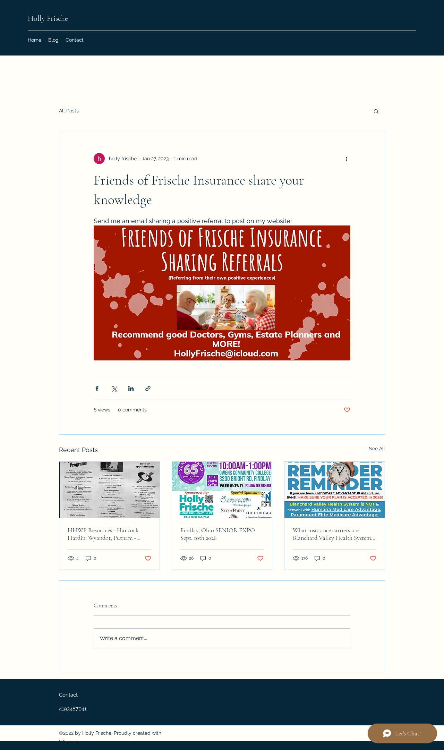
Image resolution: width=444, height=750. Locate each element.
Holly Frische (48, 18)
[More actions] (346, 158)
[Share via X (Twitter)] (114, 388)
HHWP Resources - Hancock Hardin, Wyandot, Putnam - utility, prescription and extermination (103, 534)
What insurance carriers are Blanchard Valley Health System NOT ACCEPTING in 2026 (332, 534)
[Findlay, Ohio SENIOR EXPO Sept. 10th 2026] (222, 490)
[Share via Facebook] (97, 388)
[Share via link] (148, 388)
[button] (376, 111)
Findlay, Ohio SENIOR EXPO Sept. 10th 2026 (217, 534)
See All (377, 448)
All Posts (69, 110)
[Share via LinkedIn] (131, 388)
